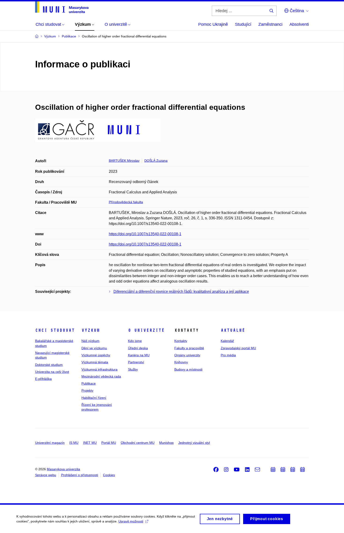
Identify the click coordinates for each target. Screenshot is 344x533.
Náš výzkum (90, 341)
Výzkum (90, 330)
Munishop (166, 443)
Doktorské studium (49, 365)
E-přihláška (43, 379)
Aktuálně (233, 330)
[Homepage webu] (61, 7)
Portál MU (108, 443)
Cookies (109, 475)
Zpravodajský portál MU (238, 348)
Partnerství (136, 362)
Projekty (87, 390)
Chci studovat (55, 330)
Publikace (88, 383)
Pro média (228, 355)
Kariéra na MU (139, 355)
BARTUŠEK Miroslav (124, 160)
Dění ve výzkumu (94, 348)
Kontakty (180, 341)
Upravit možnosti (130, 521)
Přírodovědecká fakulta (126, 202)
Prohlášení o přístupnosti (79, 475)
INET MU (90, 443)
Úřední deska (138, 348)
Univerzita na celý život (52, 372)
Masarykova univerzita (63, 469)
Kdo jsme (135, 341)
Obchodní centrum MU (137, 443)
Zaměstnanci (270, 24)
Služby (133, 369)
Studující (243, 24)
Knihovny (181, 362)
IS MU (73, 443)
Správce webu (45, 475)
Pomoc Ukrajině (213, 24)
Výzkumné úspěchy (95, 355)
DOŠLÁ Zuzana (156, 160)
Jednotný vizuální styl (194, 443)
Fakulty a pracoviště (189, 348)
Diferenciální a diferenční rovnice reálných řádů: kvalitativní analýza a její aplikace (181, 292)
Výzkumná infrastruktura (99, 369)
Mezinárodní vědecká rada (101, 376)
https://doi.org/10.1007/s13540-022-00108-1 (145, 234)
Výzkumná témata (94, 362)
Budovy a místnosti (188, 369)
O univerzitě (146, 330)
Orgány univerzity (187, 355)
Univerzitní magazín (50, 443)
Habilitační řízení (93, 398)
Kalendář (227, 341)
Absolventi (299, 24)
